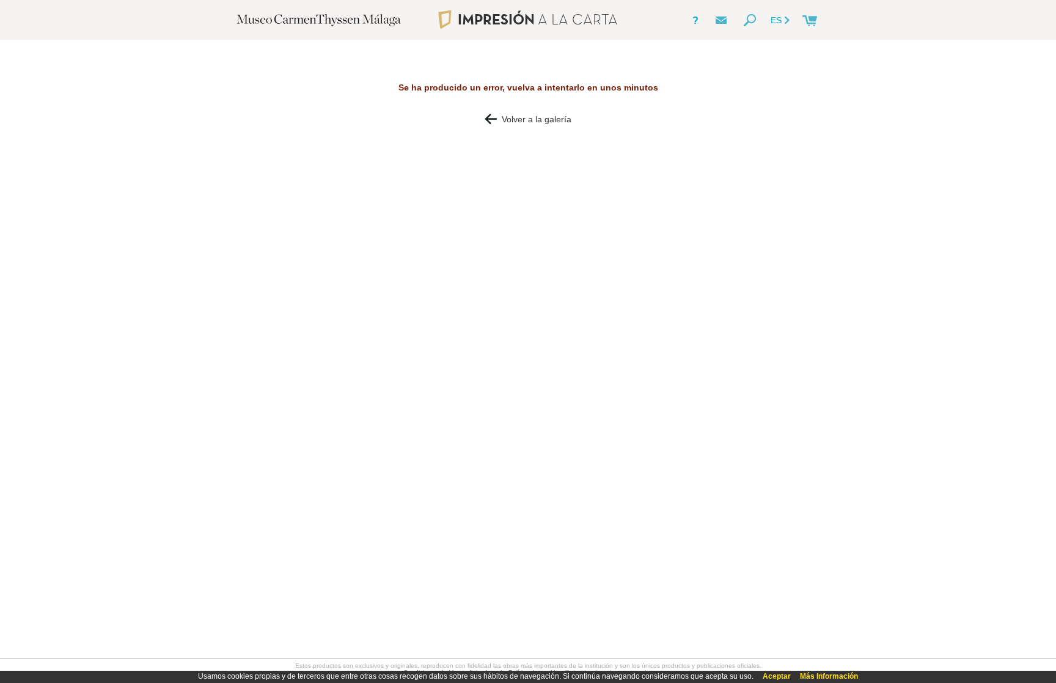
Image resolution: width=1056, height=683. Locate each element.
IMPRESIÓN (537, 19)
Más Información (829, 676)
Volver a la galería (534, 119)
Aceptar (777, 676)
